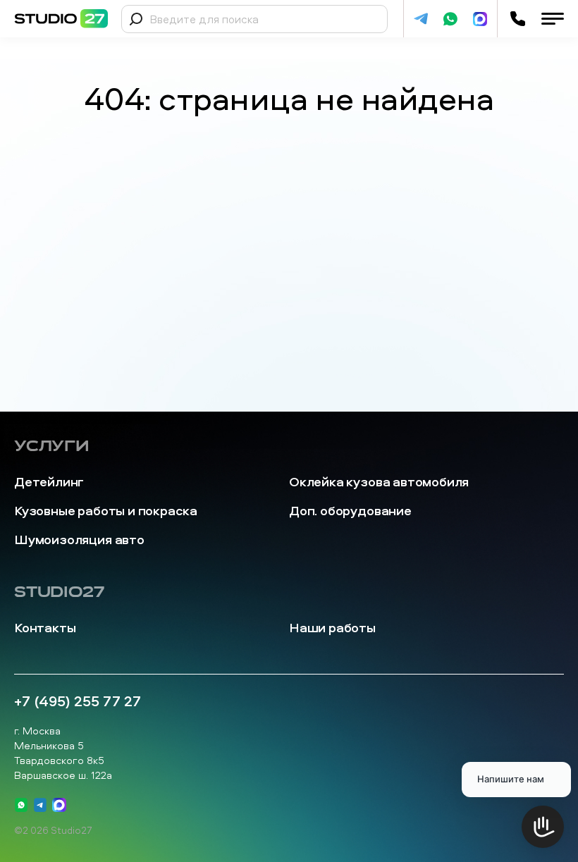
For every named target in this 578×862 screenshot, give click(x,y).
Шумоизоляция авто (79, 539)
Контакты (44, 627)
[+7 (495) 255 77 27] (517, 18)
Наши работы (332, 627)
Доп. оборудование (350, 510)
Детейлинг (49, 481)
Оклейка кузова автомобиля (379, 481)
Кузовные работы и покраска (105, 510)
